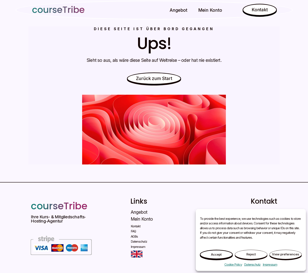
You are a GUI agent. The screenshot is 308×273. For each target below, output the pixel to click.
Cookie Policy (233, 265)
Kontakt (135, 226)
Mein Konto (210, 10)
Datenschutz (252, 265)
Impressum (270, 265)
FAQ (133, 231)
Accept (216, 254)
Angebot (178, 10)
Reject (251, 254)
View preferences (285, 254)
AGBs (134, 236)
